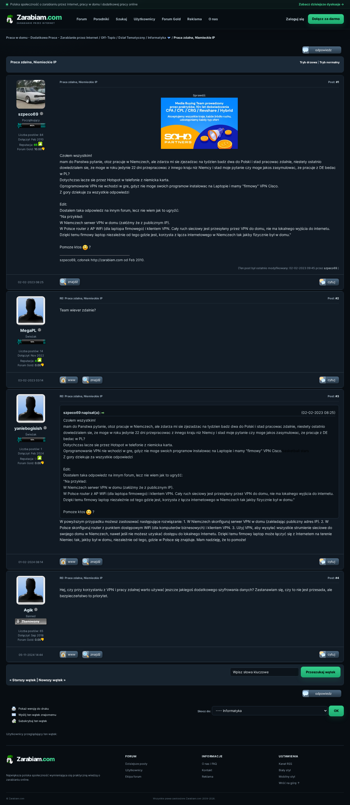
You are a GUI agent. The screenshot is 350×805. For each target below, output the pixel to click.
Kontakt (207, 770)
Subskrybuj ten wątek (32, 721)
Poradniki (101, 19)
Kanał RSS (285, 764)
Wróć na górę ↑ (289, 783)
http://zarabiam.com (107, 260)
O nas (213, 19)
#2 (337, 298)
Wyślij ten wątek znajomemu (37, 715)
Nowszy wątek (51, 680)
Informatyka (157, 37)
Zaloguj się (295, 19)
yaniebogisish (28, 428)
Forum (82, 19)
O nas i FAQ (209, 764)
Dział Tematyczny (131, 37)
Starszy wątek (24, 680)
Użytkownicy (144, 19)
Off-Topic (108, 37)
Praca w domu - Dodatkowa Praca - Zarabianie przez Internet (52, 37)
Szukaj (121, 19)
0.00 (38, 365)
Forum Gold (171, 19)
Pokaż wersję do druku (33, 708)
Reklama (194, 19)
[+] (40, 144)
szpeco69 (28, 114)
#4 (337, 578)
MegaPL (28, 330)
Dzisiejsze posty (136, 764)
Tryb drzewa (308, 62)
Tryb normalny (329, 62)
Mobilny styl (287, 776)
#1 (337, 82)
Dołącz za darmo (326, 19)
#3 (337, 396)
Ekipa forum (133, 776)
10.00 (38, 149)
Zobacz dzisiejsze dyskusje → (321, 4)
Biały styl (285, 770)
